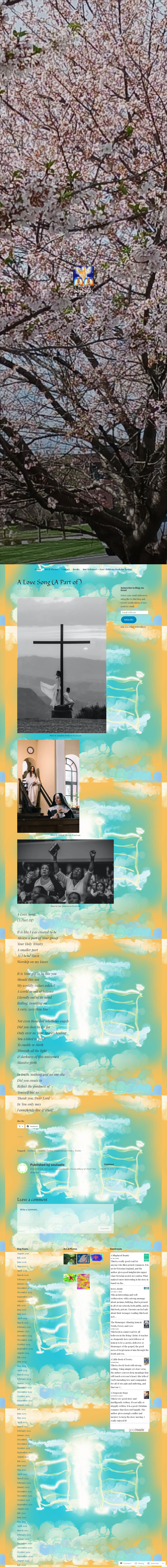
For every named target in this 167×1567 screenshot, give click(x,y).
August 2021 (23, 1508)
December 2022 (24, 1439)
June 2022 (21, 1465)
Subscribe (128, 619)
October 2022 (23, 1448)
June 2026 (21, 1262)
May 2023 (21, 1418)
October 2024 (23, 1344)
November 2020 (24, 1547)
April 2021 (22, 1526)
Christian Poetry (45, 1150)
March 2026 (23, 1275)
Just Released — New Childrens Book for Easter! (107, 569)
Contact (66, 569)
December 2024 (24, 1335)
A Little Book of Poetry (121, 1359)
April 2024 (22, 1370)
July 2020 (21, 1565)
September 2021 (24, 1504)
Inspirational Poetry (63, 1150)
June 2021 (21, 1517)
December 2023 (24, 1387)
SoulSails (83, 291)
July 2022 (21, 1461)
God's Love (65, 589)
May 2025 (21, 1314)
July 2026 (21, 1257)
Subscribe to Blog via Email (132, 589)
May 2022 (21, 1469)
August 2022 (23, 1456)
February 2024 (24, 1379)
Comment (105, 1228)
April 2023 (22, 1422)
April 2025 (22, 1318)
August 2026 (23, 1253)
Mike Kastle (115, 1329)
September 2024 (25, 1348)
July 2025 (21, 1305)
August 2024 (23, 1353)
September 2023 (24, 1400)
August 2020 (23, 1560)
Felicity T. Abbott (117, 1292)
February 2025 (24, 1327)
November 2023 (24, 1392)
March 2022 (22, 1478)
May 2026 (21, 1266)
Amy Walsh (115, 1258)
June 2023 (21, 1413)
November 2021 (24, 1495)
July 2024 (21, 1357)
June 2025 (21, 1309)
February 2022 (24, 1482)
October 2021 (23, 1500)
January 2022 (23, 1487)
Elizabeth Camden (117, 1396)
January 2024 (23, 1383)
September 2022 (25, 1452)
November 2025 (24, 1292)
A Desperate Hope (119, 1392)
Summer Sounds (25, 1186)
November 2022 (24, 1443)
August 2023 (23, 1404)
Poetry (74, 589)
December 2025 (24, 1288)
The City (108, 1186)
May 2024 (21, 1366)
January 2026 (23, 1283)
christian (56, 589)
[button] (70, 1259)
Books (76, 569)
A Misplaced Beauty (120, 1255)
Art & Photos (51, 569)
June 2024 (21, 1361)
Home (38, 569)
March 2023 (22, 1426)
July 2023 (21, 1409)
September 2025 (24, 1296)
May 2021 (21, 1521)
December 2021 (24, 1491)
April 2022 (22, 1474)
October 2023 (23, 1396)
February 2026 (24, 1279)
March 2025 (22, 1322)
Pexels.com (77, 735)
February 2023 (24, 1430)
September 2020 (25, 1556)
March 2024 (23, 1374)
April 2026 (22, 1270)
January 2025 (23, 1331)
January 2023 (23, 1435)
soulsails (23, 589)
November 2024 (24, 1340)
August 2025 (23, 1301)
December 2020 (24, 1543)
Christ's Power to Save (42, 589)
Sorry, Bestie (117, 1288)
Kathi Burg (115, 1362)
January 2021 (23, 1539)
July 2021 (21, 1513)
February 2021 (24, 1534)
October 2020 (23, 1552)
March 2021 (22, 1530)
